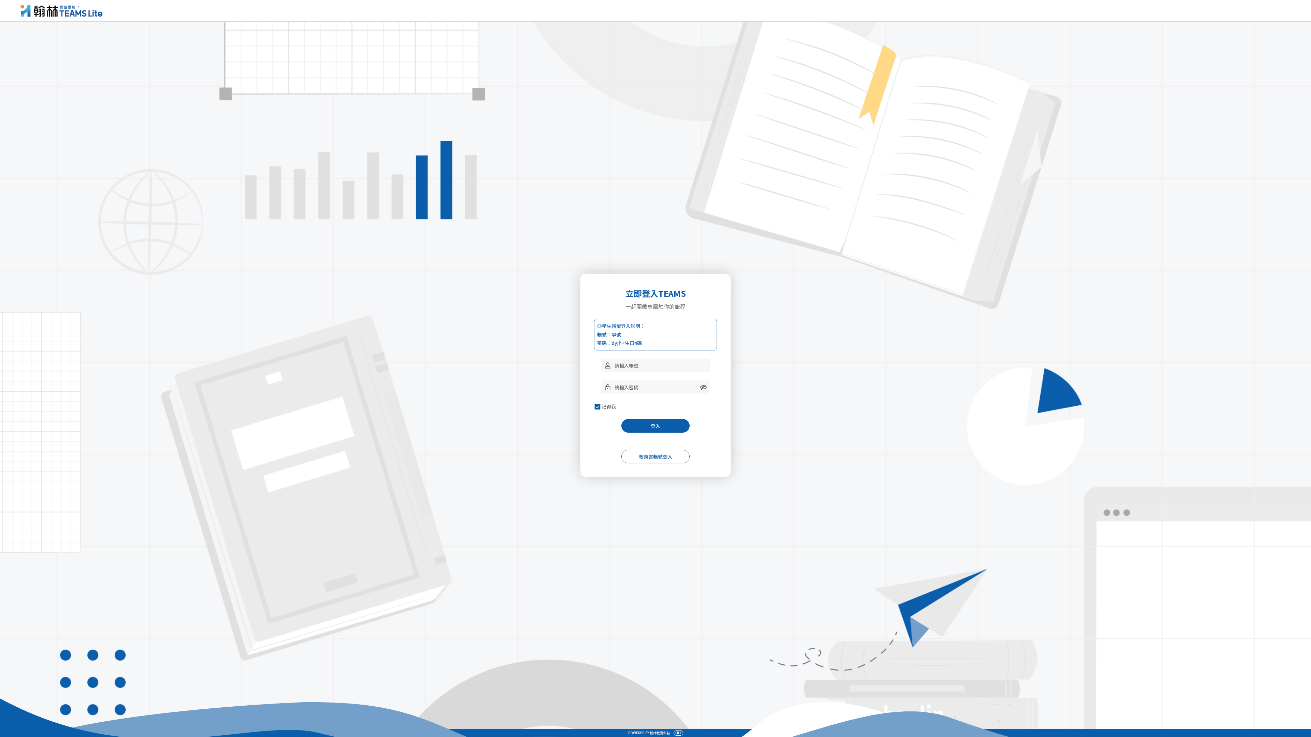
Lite (678, 733)
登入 (655, 425)
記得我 (609, 406)
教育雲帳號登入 (655, 456)
